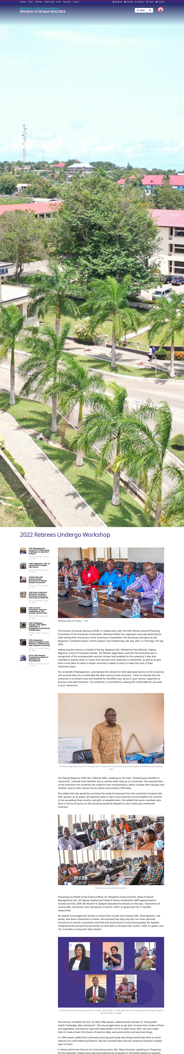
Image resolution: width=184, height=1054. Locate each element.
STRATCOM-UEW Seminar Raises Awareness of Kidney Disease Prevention (38, 580)
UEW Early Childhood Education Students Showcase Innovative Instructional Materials (38, 595)
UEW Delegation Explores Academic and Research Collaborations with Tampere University (39, 643)
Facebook (129, 2)
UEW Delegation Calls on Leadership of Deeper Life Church (39, 565)
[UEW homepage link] (160, 10)
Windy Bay (118, 2)
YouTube (161, 2)
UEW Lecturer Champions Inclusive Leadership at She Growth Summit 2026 (38, 610)
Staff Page (38, 2)
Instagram (140, 2)
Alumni (58, 2)
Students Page (49, 2)
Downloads (67, 2)
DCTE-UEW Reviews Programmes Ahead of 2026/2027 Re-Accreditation (38, 658)
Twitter (151, 2)
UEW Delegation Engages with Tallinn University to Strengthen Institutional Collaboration (39, 626)
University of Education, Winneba (39, 8)
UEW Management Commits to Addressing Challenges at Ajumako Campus (39, 551)
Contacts (76, 2)
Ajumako (23, 2)
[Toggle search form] (150, 10)
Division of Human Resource (42, 11)
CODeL (30, 2)
